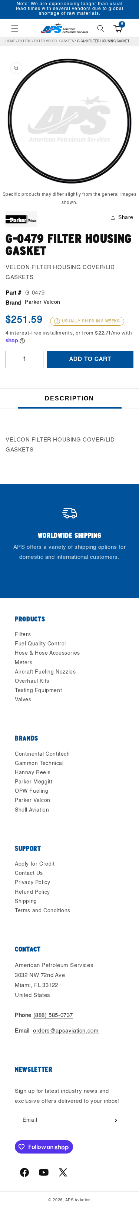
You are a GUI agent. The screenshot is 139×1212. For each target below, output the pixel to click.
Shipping (26, 901)
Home (10, 41)
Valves (23, 699)
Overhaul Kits (32, 681)
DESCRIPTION (69, 398)
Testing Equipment (38, 690)
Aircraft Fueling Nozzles (45, 672)
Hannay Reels (32, 772)
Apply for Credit (35, 864)
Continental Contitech (42, 754)
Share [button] (125, 217)
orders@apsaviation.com (66, 1031)
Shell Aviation (32, 810)
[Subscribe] (115, 1120)
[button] (15, 28)
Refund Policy (32, 892)
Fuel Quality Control (40, 644)
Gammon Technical (39, 763)
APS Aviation (78, 1200)
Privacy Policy (32, 882)
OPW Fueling (32, 791)
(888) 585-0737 (53, 1015)
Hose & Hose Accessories (47, 653)
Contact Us (29, 873)
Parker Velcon (42, 302)
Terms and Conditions (42, 910)
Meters (24, 662)
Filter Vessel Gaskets (54, 41)
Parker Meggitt (33, 782)
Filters (24, 41)
